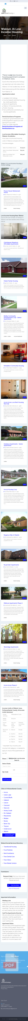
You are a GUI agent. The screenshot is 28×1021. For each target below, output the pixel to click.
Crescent (7, 805)
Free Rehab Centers (10, 863)
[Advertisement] (14, 60)
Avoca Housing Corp (10, 489)
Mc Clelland (7, 813)
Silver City (7, 823)
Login (12, 1)
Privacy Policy (4, 988)
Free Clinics (7, 860)
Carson (6, 803)
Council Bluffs (8, 797)
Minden (6, 818)
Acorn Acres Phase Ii (10, 685)
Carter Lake (7, 795)
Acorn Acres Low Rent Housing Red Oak (14, 403)
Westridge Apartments (11, 647)
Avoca (6, 792)
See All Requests (14, 888)
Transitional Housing (10, 847)
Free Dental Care (9, 856)
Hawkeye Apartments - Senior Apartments (13, 444)
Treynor (6, 826)
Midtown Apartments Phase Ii (13, 603)
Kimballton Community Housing (14, 366)
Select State (6, 763)
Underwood (7, 829)
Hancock (6, 808)
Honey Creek (8, 810)
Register (16, 1)
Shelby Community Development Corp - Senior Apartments (12, 317)
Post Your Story (15, 885)
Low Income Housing (13, 1018)
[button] (25, 8)
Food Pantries (8, 850)
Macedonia (7, 816)
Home (5, 35)
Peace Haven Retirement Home (12, 191)
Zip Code (5, 772)
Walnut (14, 35)
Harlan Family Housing (11, 281)
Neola (6, 821)
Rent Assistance (9, 853)
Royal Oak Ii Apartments (11, 565)
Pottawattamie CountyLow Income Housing (9, 835)
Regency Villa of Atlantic (11, 535)
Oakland (6, 800)
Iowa (9, 35)
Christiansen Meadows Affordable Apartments (11, 243)
